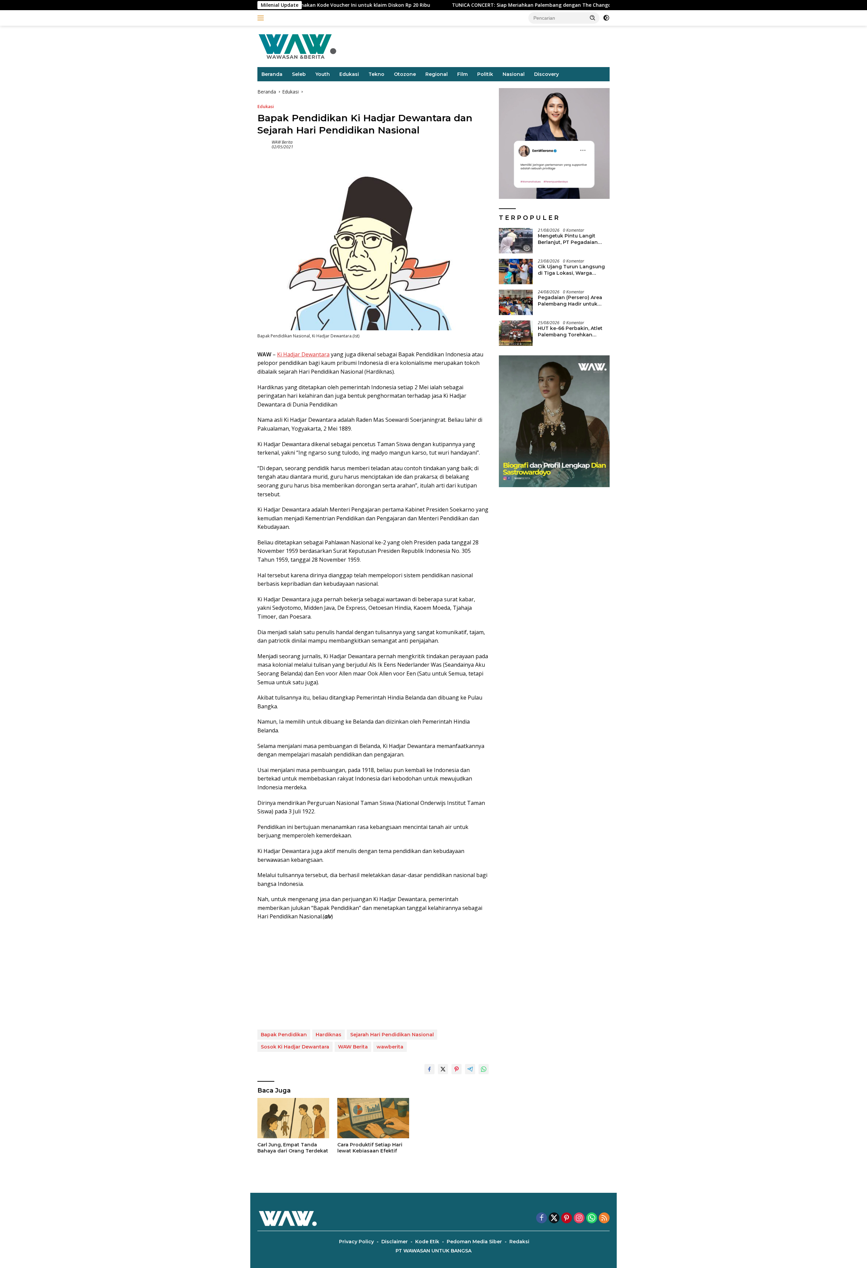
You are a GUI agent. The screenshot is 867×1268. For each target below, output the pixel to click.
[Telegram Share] (470, 1069)
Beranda (271, 74)
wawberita (390, 1047)
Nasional (514, 74)
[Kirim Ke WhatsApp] (484, 1069)
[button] (592, 17)
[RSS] (604, 1218)
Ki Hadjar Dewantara (303, 354)
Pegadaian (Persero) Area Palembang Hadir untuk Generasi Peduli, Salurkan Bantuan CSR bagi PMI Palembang (570, 300)
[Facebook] (541, 1218)
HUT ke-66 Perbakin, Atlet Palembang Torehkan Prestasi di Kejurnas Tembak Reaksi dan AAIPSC (573, 331)
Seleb (299, 74)
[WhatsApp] (591, 1218)
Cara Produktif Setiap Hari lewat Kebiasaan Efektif (369, 1148)
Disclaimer (394, 1242)
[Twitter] (554, 1218)
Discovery (546, 74)
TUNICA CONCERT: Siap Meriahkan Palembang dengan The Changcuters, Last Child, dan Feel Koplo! (504, 5)
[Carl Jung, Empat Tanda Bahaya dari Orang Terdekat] (293, 1118)
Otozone (405, 74)
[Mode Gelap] (606, 18)
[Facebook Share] (429, 1069)
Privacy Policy (356, 1242)
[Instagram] (579, 1218)
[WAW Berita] (297, 46)
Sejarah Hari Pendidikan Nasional (392, 1035)
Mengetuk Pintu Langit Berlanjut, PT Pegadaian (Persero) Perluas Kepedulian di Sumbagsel (569, 239)
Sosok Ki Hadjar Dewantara (295, 1047)
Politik (485, 74)
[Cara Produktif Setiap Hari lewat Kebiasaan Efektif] (373, 1118)
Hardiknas (328, 1035)
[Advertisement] (373, 975)
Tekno (376, 74)
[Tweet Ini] (443, 1069)
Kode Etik (427, 1242)
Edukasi (349, 74)
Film (462, 74)
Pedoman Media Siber (474, 1242)
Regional (436, 74)
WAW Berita (282, 142)
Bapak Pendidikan (284, 1035)
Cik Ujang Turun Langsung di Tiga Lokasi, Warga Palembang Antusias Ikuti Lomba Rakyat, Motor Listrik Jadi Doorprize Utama (573, 270)
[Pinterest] (566, 1218)
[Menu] (262, 18)
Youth (322, 74)
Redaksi (519, 1242)
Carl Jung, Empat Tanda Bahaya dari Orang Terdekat (292, 1148)
